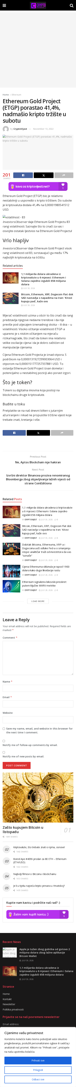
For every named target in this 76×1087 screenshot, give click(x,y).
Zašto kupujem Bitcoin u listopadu (23, 829)
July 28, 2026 (46, 575)
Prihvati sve (38, 1060)
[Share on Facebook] (23, 175)
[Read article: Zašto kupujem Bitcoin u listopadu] (38, 797)
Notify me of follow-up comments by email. (30, 745)
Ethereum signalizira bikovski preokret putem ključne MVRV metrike (44, 583)
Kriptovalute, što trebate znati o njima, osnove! (39, 847)
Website (8, 712)
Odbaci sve (38, 1079)
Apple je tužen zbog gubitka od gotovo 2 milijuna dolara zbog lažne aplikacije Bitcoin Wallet (44, 953)
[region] (38, 1057)
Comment (10, 637)
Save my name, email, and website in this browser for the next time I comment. (39, 730)
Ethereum (16, 94)
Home (6, 94)
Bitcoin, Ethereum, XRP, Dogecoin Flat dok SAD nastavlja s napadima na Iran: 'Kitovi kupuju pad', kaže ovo (47, 298)
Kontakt (7, 999)
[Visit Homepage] (38, 5)
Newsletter (9, 1004)
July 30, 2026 (29, 288)
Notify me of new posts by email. (23, 756)
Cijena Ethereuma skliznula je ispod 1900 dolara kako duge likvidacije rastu (45, 568)
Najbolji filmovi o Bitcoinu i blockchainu (34, 874)
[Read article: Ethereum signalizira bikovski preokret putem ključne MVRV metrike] (11, 586)
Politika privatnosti (13, 1009)
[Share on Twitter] (43, 175)
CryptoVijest (20, 128)
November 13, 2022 (43, 128)
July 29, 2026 (46, 560)
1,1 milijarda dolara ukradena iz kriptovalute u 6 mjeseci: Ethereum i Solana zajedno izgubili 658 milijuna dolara (43, 279)
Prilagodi (38, 1070)
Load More (38, 601)
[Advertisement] (38, 50)
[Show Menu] (4, 5)
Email (7, 697)
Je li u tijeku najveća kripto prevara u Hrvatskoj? (39, 885)
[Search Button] (71, 5)
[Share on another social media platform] (63, 175)
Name (8, 681)
